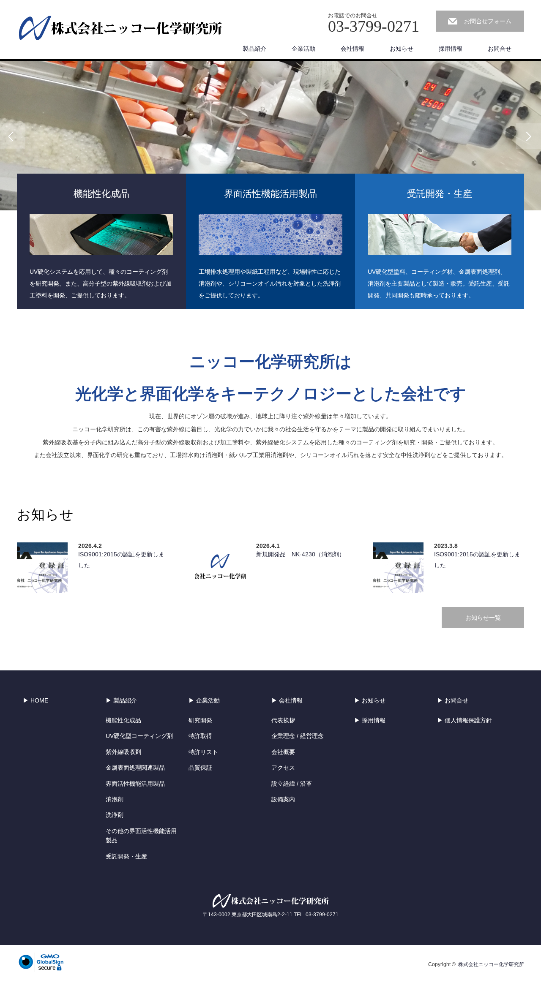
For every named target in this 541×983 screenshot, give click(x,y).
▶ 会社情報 (287, 700)
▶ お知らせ (369, 700)
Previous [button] (12, 136)
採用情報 (450, 48)
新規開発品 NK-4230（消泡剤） (300, 554)
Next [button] (528, 136)
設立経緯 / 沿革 (291, 783)
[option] (270, 135)
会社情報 (352, 48)
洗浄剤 (114, 814)
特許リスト (203, 752)
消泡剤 (114, 799)
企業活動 (303, 48)
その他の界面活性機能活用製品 (141, 836)
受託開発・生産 (126, 856)
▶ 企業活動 (204, 700)
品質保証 (200, 767)
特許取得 (200, 735)
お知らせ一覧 (483, 617)
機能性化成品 (123, 720)
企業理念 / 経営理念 (297, 735)
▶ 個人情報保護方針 (464, 720)
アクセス (283, 767)
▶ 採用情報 (369, 720)
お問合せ (499, 48)
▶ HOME (35, 700)
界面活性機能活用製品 (135, 783)
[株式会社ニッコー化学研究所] (120, 28)
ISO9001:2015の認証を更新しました (121, 559)
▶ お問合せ (452, 700)
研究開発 (200, 720)
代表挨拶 (283, 720)
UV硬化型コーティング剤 (139, 735)
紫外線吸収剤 (123, 752)
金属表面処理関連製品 (135, 767)
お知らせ (401, 48)
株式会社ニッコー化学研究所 (491, 964)
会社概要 (283, 752)
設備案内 (283, 799)
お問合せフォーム (487, 21)
